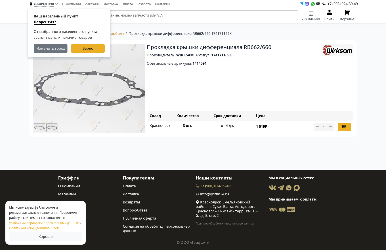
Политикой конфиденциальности (34, 228)
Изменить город (50, 48)
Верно (87, 48)
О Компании (69, 186)
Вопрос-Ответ (135, 210)
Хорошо (46, 236)
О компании (71, 4)
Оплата (127, 4)
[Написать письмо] (318, 4)
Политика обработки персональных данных (225, 223)
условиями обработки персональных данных (44, 223)
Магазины (92, 4)
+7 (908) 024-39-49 (215, 186)
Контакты (162, 4)
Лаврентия (44, 3)
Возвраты (143, 4)
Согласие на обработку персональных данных (156, 228)
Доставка (111, 4)
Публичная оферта (139, 218)
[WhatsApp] (312, 4)
